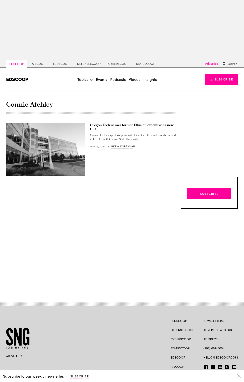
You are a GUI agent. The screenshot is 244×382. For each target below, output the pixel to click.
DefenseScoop (89, 64)
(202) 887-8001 (213, 348)
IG (226, 366)
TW (212, 366)
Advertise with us (217, 330)
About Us (14, 356)
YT (233, 366)
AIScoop (38, 64)
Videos (134, 79)
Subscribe (223, 79)
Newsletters (213, 321)
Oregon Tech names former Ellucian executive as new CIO (131, 127)
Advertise (211, 63)
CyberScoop (118, 64)
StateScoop (145, 64)
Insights (150, 79)
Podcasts (118, 79)
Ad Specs (210, 339)
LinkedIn (220, 366)
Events (101, 79)
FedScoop (61, 64)
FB (205, 366)
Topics (82, 79)
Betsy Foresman (123, 146)
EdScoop (16, 64)
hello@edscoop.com (220, 357)
